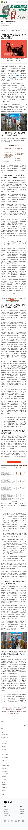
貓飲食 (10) (4, 787)
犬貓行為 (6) (4, 763)
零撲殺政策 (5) (5, 771)
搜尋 (2, 721)
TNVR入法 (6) (5, 752)
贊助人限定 (5, 734)
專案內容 (3, 30)
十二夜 (14, 73)
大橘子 (10, 77)
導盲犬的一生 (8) (5, 765)
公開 (3, 732)
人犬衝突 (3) (4, 741)
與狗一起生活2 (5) (6, 754)
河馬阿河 (16, 75)
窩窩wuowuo (6, 23)
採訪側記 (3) (4, 779)
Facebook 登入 (23, 2)
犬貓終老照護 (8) (5, 774)
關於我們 (22, 809)
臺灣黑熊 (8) (4, 784)
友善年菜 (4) (4, 768)
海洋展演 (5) (4, 749)
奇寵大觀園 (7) (5, 760)
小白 (8, 79)
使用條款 (6, 811)
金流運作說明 (7, 816)
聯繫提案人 (18, 709)
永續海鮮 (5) (4, 746)
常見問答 (18, 30)
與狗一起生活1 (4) (6, 757)
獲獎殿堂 (22, 813)
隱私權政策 (6, 813)
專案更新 (10, 30)
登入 (17, 2)
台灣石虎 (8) (4, 782)
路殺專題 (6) (4, 776)
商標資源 (22, 811)
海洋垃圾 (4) (4, 743)
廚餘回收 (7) (4, 790)
